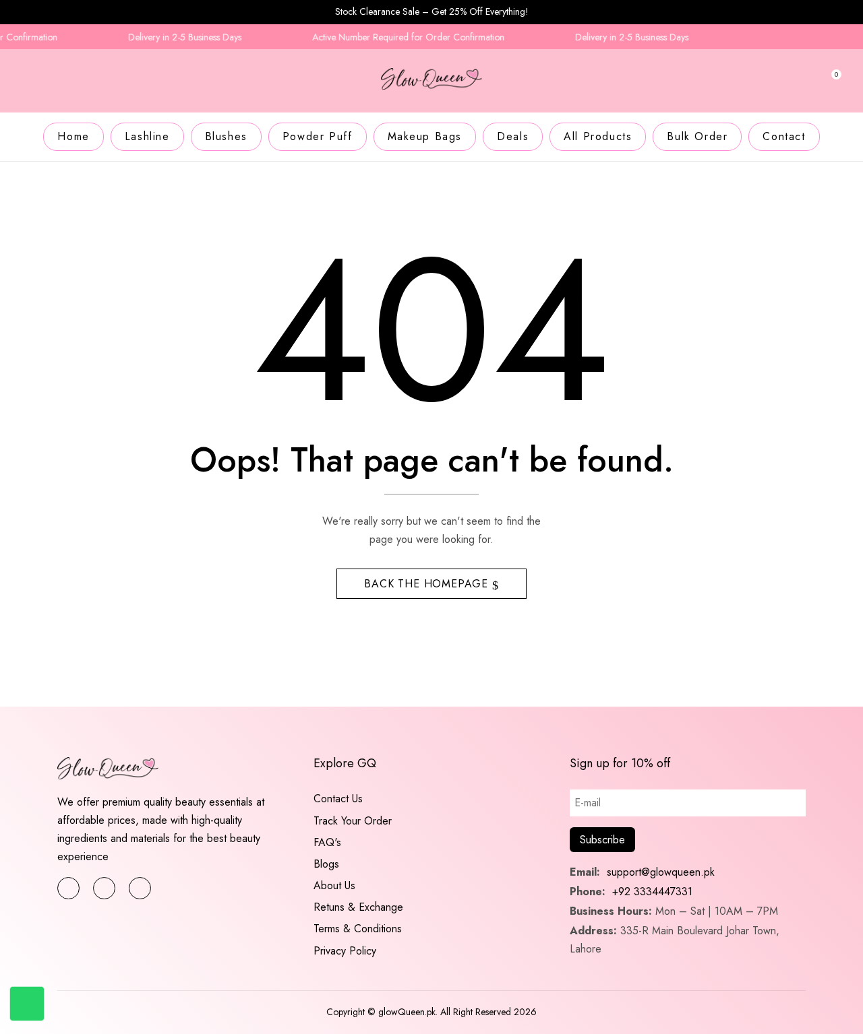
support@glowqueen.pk (659, 872)
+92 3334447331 (652, 891)
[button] (830, 83)
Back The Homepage (428, 583)
